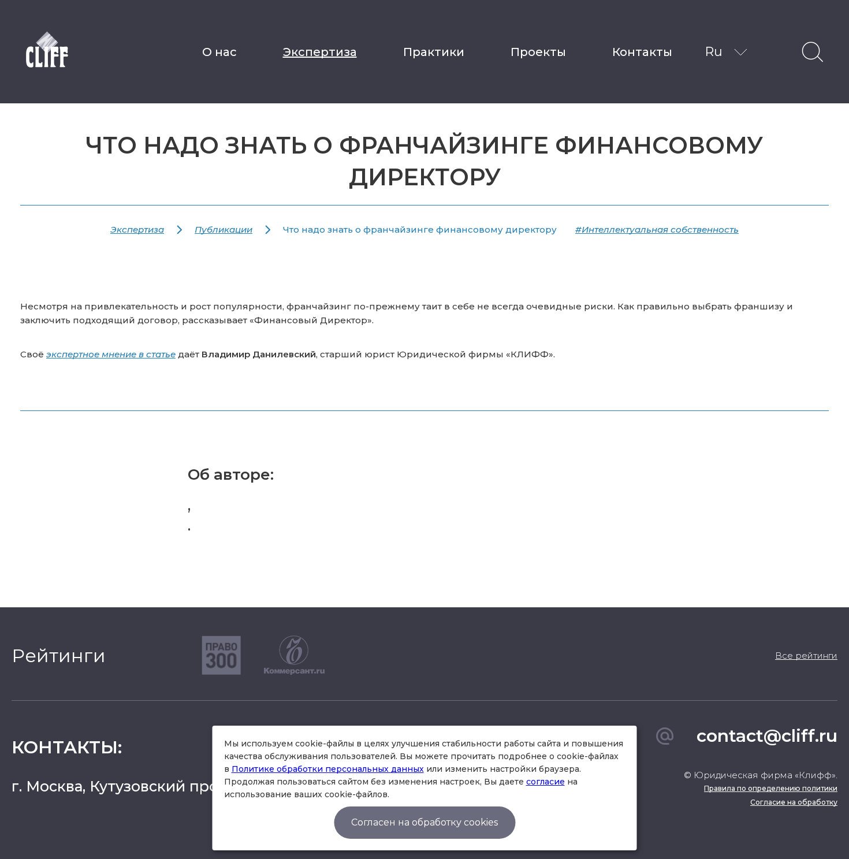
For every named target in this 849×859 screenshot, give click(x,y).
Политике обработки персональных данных (328, 769)
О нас (219, 52)
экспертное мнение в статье (111, 354)
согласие (545, 781)
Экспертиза (320, 52)
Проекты (538, 52)
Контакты (642, 52)
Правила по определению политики (770, 788)
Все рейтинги (806, 655)
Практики (433, 52)
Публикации (223, 229)
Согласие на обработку (793, 802)
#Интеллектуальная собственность (657, 229)
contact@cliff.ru (767, 735)
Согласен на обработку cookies (424, 822)
